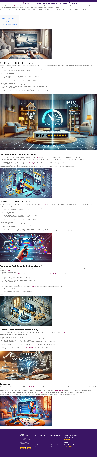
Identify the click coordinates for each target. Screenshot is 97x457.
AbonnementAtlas (29, 347)
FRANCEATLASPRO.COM (42, 454)
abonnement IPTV (10, 10)
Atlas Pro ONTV (13, 5)
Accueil (39, 3)
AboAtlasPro (33, 286)
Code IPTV (16, 76)
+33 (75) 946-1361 (69, 437)
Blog (57, 3)
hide (11, 16)
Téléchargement (63, 3)
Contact (53, 3)
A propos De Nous (46, 3)
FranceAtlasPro (47, 89)
